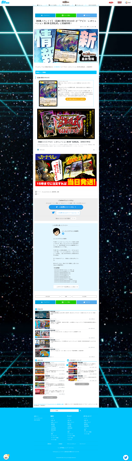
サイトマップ (82, 443)
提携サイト (36, 416)
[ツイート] (87, 15)
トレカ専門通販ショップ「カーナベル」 (66, 447)
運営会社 (49, 443)
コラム (52, 431)
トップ (52, 418)
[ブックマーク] (45, 15)
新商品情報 (53, 429)
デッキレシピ (54, 435)
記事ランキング (54, 422)
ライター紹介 (54, 439)
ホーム (35, 404)
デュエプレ (70, 439)
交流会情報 (53, 428)
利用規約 (60, 443)
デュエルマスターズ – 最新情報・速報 (50, 191)
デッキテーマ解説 (55, 437)
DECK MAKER (37, 420)
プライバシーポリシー (71, 443)
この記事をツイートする (66, 207)
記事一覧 (53, 420)
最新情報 (53, 424)
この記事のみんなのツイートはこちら (68, 212)
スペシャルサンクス (38, 418)
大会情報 (53, 426)
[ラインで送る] (66, 15)
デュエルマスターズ (42, 404)
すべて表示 (50, 397)
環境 (52, 433)
